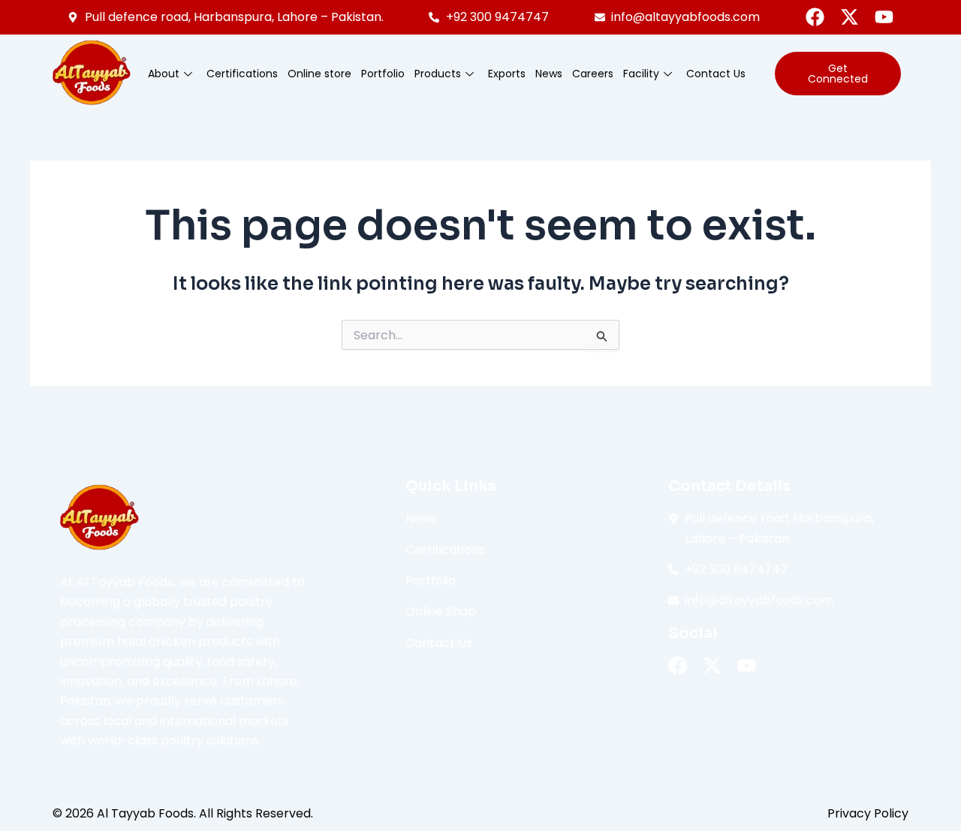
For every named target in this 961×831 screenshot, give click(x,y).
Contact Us (716, 73)
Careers (592, 73)
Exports (507, 73)
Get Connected (838, 73)
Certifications (242, 73)
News (548, 73)
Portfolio (383, 73)
